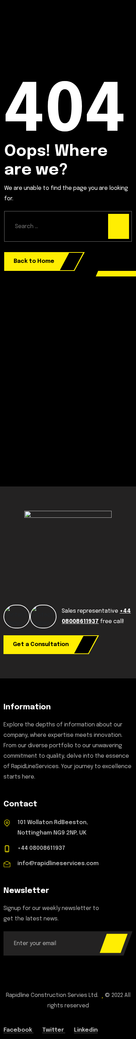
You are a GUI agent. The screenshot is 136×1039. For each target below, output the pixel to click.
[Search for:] (68, 226)
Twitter (53, 1030)
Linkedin (86, 1030)
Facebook (18, 1030)
